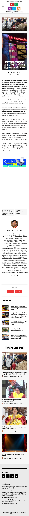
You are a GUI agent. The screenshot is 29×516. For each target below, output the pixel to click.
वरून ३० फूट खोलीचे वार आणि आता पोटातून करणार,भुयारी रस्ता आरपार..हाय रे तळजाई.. (19, 307)
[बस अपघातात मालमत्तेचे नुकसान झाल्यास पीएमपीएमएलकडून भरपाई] (14, 389)
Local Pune (14, 58)
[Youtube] (17, 275)
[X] (14, 275)
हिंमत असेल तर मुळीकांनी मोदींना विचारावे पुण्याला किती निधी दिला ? (7, 213)
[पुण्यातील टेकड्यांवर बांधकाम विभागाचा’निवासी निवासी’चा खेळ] (5, 329)
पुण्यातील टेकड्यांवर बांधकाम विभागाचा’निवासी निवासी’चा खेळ (17, 329)
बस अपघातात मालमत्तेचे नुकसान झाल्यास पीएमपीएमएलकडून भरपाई (11, 400)
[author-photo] (3, 376)
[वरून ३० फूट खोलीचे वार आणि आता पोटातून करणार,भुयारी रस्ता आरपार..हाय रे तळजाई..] (5, 307)
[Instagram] (8, 476)
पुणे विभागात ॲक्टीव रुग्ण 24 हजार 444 (21, 212)
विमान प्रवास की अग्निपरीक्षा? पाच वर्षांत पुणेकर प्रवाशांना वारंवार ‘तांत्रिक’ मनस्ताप (19, 322)
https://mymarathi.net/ (14, 233)
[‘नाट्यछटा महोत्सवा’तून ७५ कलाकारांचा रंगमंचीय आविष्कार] (14, 443)
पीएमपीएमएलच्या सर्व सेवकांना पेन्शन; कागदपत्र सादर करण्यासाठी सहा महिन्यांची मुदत (14, 427)
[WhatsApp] (20, 291)
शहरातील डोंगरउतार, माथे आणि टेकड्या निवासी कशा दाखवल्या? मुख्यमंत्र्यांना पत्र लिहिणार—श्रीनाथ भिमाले (19, 336)
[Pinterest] (16, 291)
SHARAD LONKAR (15, 72)
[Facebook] (11, 275)
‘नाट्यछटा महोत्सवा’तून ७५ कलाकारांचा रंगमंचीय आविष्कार (13, 455)
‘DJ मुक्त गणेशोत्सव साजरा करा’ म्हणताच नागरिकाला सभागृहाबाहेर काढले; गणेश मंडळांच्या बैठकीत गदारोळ (14, 27)
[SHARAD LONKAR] (14, 224)
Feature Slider (5, 490)
